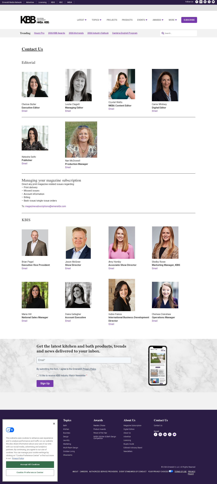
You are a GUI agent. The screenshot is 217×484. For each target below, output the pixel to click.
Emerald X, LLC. (174, 467)
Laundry (66, 440)
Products (127, 20)
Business (66, 433)
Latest (80, 20)
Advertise (30, 2)
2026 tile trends (76, 33)
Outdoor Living (69, 451)
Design (65, 437)
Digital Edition (129, 429)
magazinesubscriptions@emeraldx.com (45, 206)
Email (24, 111)
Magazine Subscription (132, 426)
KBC (61, 2)
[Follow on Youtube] (213, 1)
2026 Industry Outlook (97, 33)
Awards (157, 20)
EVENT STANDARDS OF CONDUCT (133, 472)
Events (141, 20)
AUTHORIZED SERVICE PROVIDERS (103, 472)
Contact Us (158, 426)
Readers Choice (99, 426)
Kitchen (66, 429)
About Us (127, 433)
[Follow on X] (209, 1)
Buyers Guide (129, 444)
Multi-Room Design (70, 448)
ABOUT (75, 472)
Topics (95, 20)
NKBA (69, 2)
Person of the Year (100, 433)
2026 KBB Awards (56, 33)
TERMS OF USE (180, 472)
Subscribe (189, 20)
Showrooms (67, 455)
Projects (112, 20)
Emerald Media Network (12, 2)
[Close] (54, 423)
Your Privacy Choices (158, 472)
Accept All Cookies (30, 464)
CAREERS (84, 472)
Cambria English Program (124, 33)
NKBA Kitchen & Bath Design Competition (104, 437)
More (171, 20)
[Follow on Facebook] (196, 1)
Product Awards (99, 429)
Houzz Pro (39, 33)
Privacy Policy (18, 458)
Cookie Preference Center (30, 472)
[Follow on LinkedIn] (205, 1)
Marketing (67, 444)
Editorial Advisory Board (133, 448)
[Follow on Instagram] (200, 1)
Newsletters (128, 451)
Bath (65, 426)
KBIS (53, 2)
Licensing (42, 2)
